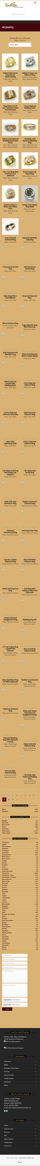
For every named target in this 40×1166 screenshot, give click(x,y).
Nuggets (5, 906)
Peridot (4, 918)
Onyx (4, 910)
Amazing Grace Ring (29, 530)
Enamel (4, 885)
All (24, 40)
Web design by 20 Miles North (26, 1158)
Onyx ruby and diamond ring (29, 384)
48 (22, 40)
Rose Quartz (6, 926)
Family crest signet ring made (29, 206)
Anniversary (8, 775)
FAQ (5, 1135)
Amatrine (5, 848)
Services (7, 1132)
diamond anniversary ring (10, 531)
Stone (4, 935)
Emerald (5, 883)
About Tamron (8, 1139)
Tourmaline (6, 943)
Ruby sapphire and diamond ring (10, 353)
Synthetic (5, 937)
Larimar (4, 902)
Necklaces (7, 1082)
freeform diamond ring (10, 710)
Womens (5, 811)
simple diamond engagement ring (10, 619)
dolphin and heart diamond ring (30, 502)
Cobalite (5, 865)
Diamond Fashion (32, 506)
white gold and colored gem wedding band (10, 383)
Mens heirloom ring (10, 323)
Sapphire (5, 930)
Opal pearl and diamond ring (29, 413)
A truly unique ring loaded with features (10, 649)
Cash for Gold (8, 1129)
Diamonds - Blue (8, 875)
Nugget (4, 820)
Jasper (4, 896)
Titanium (5, 829)
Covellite (5, 869)
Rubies (4, 928)
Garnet (4, 887)
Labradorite (6, 898)
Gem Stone (31, 209)
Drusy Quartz (6, 879)
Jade (3, 894)
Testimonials (8, 1142)
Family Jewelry (8, 325)
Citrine (4, 863)
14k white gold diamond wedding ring (30, 141)
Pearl (4, 916)
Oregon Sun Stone (8, 914)
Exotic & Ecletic (27, 77)
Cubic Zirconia (7, 871)
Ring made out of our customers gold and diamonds (10, 108)
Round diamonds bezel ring (29, 173)
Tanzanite (5, 939)
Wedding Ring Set (30, 619)
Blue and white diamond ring (30, 561)
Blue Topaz (6, 857)
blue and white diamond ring (30, 650)
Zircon (4, 949)
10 (8, 799)
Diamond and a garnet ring (30, 268)
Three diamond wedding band (30, 107)
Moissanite (6, 904)
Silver (4, 827)
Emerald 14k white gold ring (30, 239)
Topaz (4, 941)
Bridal (6, 1065)
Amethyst (5, 850)
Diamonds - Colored (9, 877)
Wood (4, 947)
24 (19, 40)
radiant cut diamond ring (30, 681)
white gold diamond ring (10, 590)
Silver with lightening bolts (10, 442)
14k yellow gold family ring (30, 472)
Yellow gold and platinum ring (30, 745)
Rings (5, 79)
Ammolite (5, 852)
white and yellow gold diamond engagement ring (30, 713)
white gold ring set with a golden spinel (30, 355)
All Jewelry (7, 1061)
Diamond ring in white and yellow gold (10, 207)
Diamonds (5, 873)
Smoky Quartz (7, 933)
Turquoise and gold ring (10, 268)
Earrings (7, 1071)
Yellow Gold (6, 833)
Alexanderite (6, 846)
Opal (3, 912)
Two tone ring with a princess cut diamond (10, 174)
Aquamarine (6, 854)
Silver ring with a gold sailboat (10, 297)
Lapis (4, 900)
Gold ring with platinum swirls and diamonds (29, 591)
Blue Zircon (6, 859)
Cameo (4, 861)
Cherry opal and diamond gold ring (10, 413)
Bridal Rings (32, 622)
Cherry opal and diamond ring (29, 442)
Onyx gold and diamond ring (10, 239)
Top (19, 1162)
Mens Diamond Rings (30, 79)
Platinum (5, 823)
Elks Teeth (5, 881)
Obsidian (5, 908)
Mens (4, 809)
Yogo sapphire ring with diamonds (29, 326)
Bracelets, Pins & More (11, 1068)
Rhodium (5, 924)
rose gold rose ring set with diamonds (10, 681)
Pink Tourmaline (7, 920)
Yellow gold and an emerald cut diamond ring (10, 75)
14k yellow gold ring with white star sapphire (10, 473)
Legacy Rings (29, 211)
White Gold (6, 831)
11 (13, 799)
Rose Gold (5, 825)
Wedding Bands (12, 147)
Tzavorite (5, 945)
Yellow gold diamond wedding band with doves (10, 141)
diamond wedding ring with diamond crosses (10, 740)
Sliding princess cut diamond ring (29, 74)
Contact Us (7, 1146)
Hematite (5, 891)
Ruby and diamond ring (29, 297)
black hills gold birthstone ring (10, 502)
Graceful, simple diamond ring (10, 561)
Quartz (4, 922)
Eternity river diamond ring (10, 772)
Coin (3, 867)
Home (6, 1125)
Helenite (5, 889)
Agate (4, 844)
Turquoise (5, 842)
